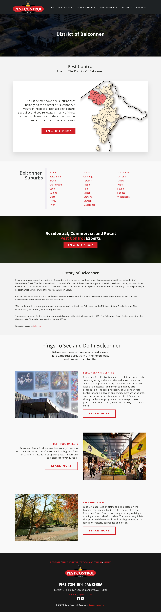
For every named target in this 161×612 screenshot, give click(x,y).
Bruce (52, 180)
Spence (121, 192)
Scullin (120, 188)
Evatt (52, 196)
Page (120, 184)
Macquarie (123, 172)
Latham (87, 196)
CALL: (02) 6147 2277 (58, 131)
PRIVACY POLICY (86, 562)
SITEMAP (107, 562)
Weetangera (124, 196)
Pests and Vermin (107, 7)
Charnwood (55, 184)
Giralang (88, 176)
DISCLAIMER (55, 562)
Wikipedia (37, 326)
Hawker (87, 180)
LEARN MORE (99, 413)
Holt (85, 188)
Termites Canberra (85, 7)
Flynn (52, 204)
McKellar (122, 176)
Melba (120, 180)
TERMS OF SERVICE (70, 562)
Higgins (87, 184)
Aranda (53, 172)
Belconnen (55, 176)
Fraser (86, 172)
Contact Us (141, 7)
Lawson (87, 200)
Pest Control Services (60, 7)
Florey (52, 200)
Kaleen (87, 192)
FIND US (98, 562)
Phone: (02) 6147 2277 (80, 594)
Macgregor (89, 204)
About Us (126, 7)
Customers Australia (97, 605)
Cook (52, 188)
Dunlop (53, 192)
